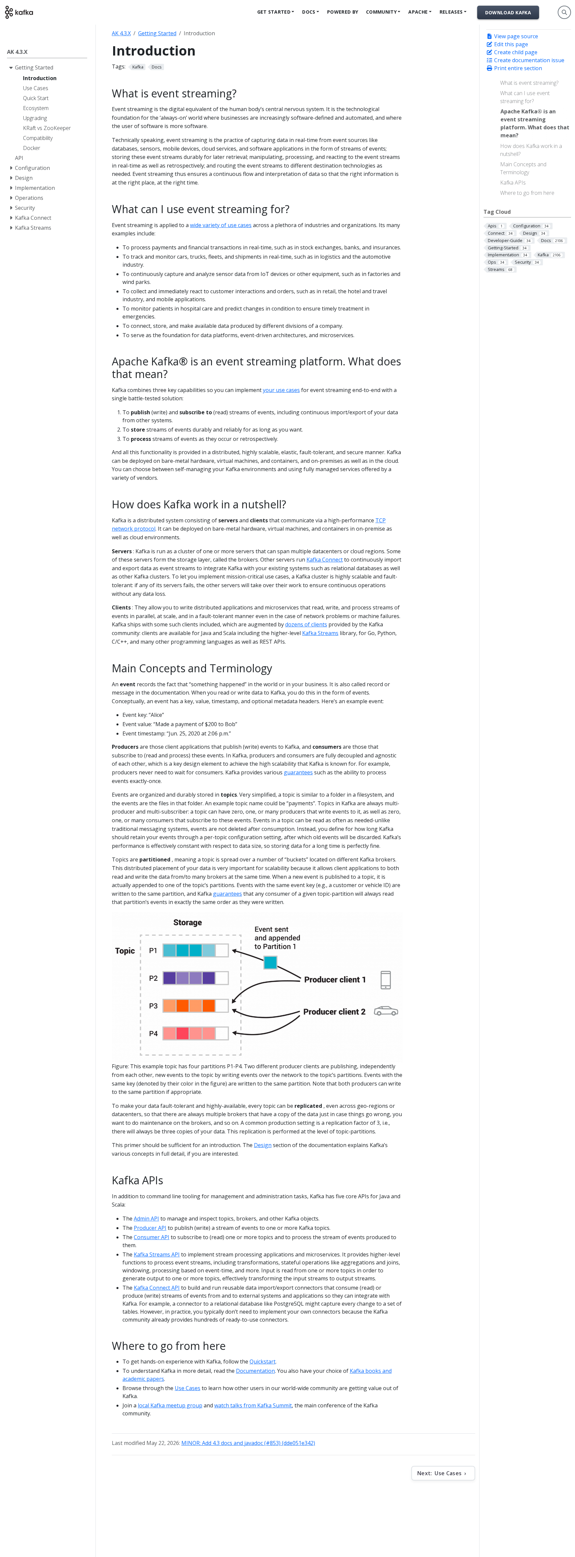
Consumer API (151, 1237)
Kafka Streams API (157, 1254)
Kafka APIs (513, 182)
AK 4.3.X (121, 33)
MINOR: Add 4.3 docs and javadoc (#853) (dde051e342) (248, 1443)
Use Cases (187, 1388)
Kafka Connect (324, 559)
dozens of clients (306, 624)
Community (381, 12)
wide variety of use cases (221, 225)
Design (263, 1145)
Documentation (255, 1370)
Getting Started (157, 33)
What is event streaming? (529, 82)
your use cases (281, 390)
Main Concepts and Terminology (523, 168)
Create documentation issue (528, 60)
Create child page (515, 52)
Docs (308, 12)
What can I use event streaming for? (525, 97)
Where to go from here (527, 192)
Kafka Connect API (157, 1287)
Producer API (150, 1228)
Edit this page (510, 44)
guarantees (298, 772)
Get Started (273, 12)
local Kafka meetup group (170, 1405)
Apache (418, 12)
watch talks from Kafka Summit (253, 1405)
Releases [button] (451, 12)
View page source (515, 36)
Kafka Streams (320, 633)
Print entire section (517, 68)
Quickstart (263, 1361)
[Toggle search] (564, 12)
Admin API (146, 1218)
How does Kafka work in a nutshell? (531, 150)
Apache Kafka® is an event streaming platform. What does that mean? (534, 123)
